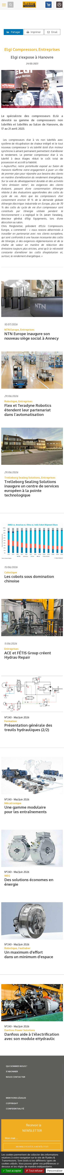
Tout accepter (13, 1170)
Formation (10, 721)
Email (54, 32)
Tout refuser (35, 1170)
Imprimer (36, 32)
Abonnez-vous (48, 5)
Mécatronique (12, 803)
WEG (7, 875)
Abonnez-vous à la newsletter (32, 1146)
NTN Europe (11, 329)
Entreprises (49, 49)
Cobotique (10, 572)
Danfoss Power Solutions (19, 1030)
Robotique (10, 401)
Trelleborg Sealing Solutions (22, 477)
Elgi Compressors (20, 49)
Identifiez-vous (59, 5)
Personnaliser (54, 1170)
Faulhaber (24, 948)
